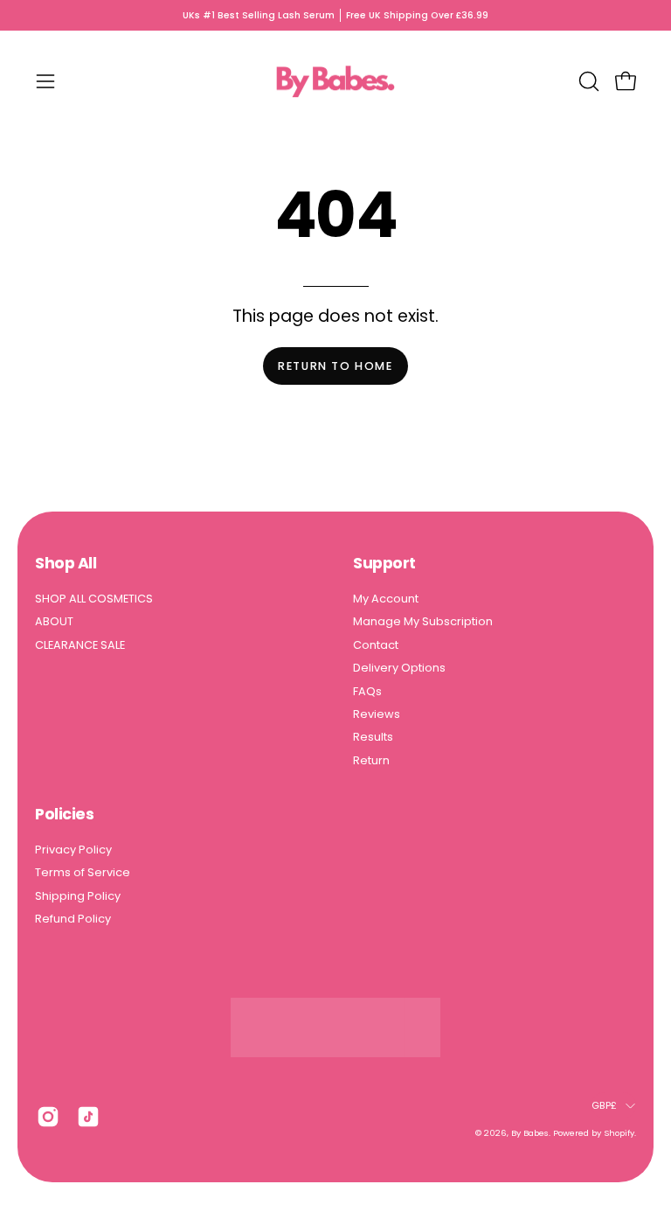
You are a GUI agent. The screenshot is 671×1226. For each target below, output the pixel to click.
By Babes (530, 1133)
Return (371, 760)
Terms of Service (82, 872)
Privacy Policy (73, 849)
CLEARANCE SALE (80, 644)
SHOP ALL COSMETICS (94, 598)
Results (373, 736)
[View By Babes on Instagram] (48, 1117)
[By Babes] (335, 81)
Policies (64, 814)
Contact (375, 644)
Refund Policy (73, 918)
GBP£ (604, 1105)
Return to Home (335, 366)
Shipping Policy (78, 895)
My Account (386, 598)
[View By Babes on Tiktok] (88, 1117)
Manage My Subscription (423, 622)
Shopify (619, 1133)
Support (384, 563)
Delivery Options (399, 667)
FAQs (367, 691)
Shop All (65, 563)
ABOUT (54, 622)
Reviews (376, 714)
